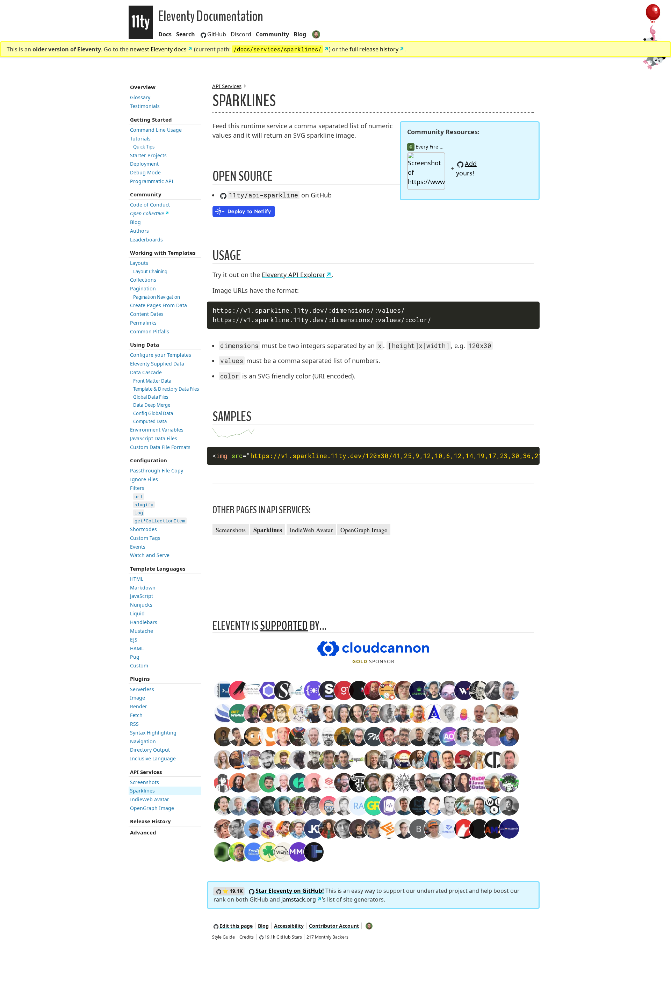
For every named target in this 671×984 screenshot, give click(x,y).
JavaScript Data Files (153, 438)
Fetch (136, 715)
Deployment (144, 163)
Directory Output (150, 749)
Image (137, 697)
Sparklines (142, 790)
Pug (134, 656)
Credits (246, 937)
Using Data (144, 344)
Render (138, 706)
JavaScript (141, 596)
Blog (300, 34)
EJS (133, 639)
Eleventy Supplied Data (157, 363)
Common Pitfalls (149, 331)
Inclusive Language (153, 758)
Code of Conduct (150, 204)
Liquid (137, 613)
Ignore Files (144, 479)
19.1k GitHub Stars (283, 937)
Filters (137, 488)
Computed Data (150, 421)
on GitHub (280, 195)
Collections (143, 279)
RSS (134, 724)
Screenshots (144, 782)
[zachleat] (316, 34)
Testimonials (145, 106)
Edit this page (236, 925)
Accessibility (289, 925)
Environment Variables (156, 429)
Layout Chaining (150, 271)
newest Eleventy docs (158, 49)
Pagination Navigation (156, 297)
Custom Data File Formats (160, 447)
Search (185, 34)
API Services (146, 771)
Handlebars (143, 622)
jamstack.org (298, 899)
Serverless (142, 689)
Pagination (143, 288)
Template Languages (157, 568)
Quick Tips (143, 147)
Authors (139, 230)
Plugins (140, 678)
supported (284, 625)
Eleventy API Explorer (293, 274)
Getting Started (151, 119)
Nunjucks (141, 604)
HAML (137, 648)
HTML (136, 579)
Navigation (143, 741)
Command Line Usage (156, 129)
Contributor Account (334, 925)
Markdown (143, 587)
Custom (139, 665)
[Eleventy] (141, 22)
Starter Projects (148, 155)
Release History (150, 821)
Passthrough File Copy (156, 470)
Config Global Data (153, 413)
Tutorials (140, 138)
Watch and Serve (149, 555)
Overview (143, 87)
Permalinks (143, 322)
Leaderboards (146, 239)
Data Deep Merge (151, 405)
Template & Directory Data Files (166, 389)
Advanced (143, 832)
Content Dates (147, 314)
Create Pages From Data (158, 305)
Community (145, 194)
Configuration (148, 460)
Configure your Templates (160, 355)
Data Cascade (146, 372)
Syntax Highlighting (153, 732)
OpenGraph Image (152, 808)
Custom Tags (145, 538)
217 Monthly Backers (327, 937)
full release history (373, 49)
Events (137, 546)
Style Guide (223, 937)
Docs (165, 34)
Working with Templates (162, 252)
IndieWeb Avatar (149, 799)
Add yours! (466, 168)
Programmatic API (151, 181)
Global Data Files (150, 397)
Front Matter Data (152, 381)
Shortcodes (143, 529)
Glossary (140, 97)
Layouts (139, 263)
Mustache (141, 631)
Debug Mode (145, 172)
